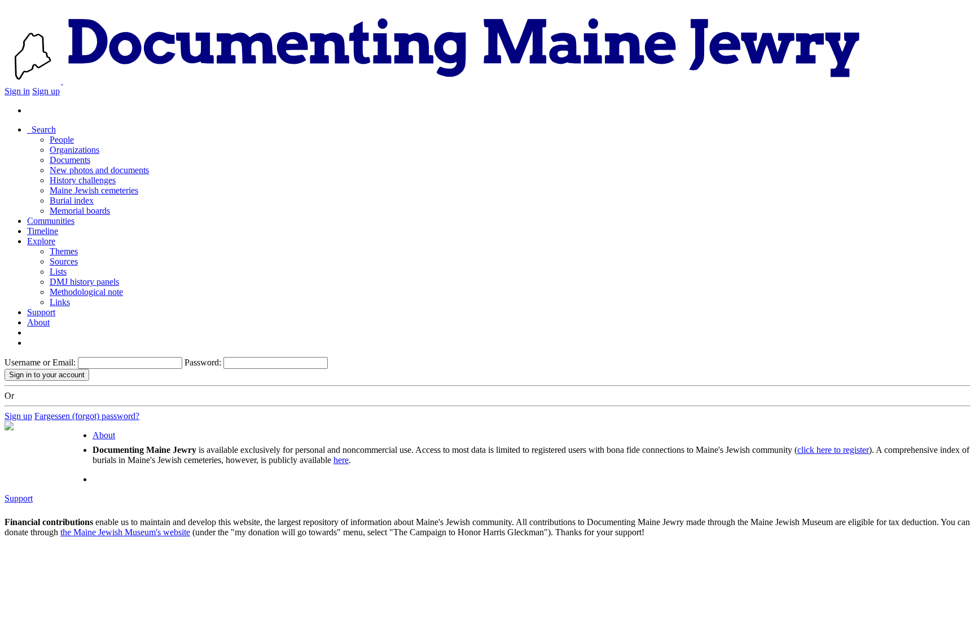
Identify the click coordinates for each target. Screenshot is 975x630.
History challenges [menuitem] (83, 180)
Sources (64, 261)
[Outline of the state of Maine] (34, 81)
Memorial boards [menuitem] (80, 210)
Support (41, 312)
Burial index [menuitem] (72, 200)
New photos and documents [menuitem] (99, 170)
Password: (203, 362)
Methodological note (86, 292)
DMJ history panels (84, 282)
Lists (58, 271)
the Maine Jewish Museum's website (125, 532)
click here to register (833, 450)
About (38, 322)
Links (60, 302)
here (341, 460)
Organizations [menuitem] (74, 150)
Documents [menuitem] (70, 160)
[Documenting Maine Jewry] (464, 81)
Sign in (17, 91)
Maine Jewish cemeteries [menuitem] (94, 190)
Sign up (46, 91)
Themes (64, 251)
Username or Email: (40, 362)
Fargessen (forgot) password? (86, 416)
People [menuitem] (62, 139)
